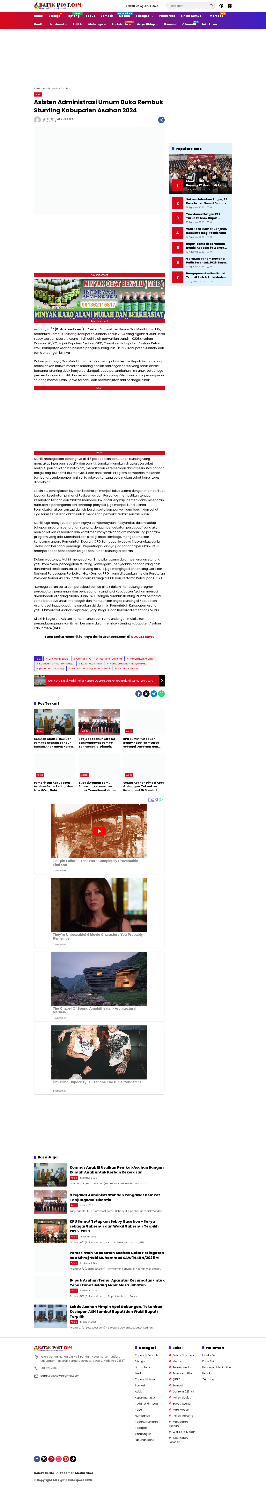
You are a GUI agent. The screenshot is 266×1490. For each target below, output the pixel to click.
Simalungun (143, 1434)
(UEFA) (177, 1379)
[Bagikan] (161, 120)
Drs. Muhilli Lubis (58, 659)
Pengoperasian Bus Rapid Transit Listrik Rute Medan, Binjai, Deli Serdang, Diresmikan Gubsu (206, 275)
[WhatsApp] (161, 693)
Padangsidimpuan (147, 1404)
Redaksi (207, 1373)
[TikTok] (73, 1459)
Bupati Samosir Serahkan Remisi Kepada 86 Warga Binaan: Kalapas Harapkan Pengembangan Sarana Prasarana (206, 246)
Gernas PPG (83, 659)
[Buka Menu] (229, 6)
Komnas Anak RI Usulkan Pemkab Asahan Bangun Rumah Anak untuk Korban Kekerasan (54, 743)
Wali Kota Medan (184, 1432)
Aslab (38, 94)
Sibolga (140, 1361)
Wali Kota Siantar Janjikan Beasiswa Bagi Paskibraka (206, 231)
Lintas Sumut (144, 1367)
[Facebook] (138, 693)
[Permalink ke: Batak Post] (38, 119)
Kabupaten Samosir (178, 1440)
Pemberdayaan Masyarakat (128, 663)
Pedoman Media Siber (217, 1367)
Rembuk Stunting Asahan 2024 (90, 668)
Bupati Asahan (182, 1404)
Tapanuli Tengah (146, 1355)
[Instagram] (58, 1459)
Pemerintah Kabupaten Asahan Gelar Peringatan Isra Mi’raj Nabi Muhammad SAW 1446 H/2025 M (53, 786)
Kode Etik (208, 1361)
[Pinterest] (51, 1459)
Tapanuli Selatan (146, 1422)
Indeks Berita (210, 1355)
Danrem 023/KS (183, 1391)
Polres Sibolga (182, 1398)
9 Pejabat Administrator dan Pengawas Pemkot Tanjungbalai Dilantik (96, 743)
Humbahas (142, 1416)
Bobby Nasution (183, 1355)
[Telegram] (154, 693)
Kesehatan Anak (91, 663)
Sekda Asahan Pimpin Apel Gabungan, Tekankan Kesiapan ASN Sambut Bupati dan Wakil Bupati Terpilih (143, 786)
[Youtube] (66, 1459)
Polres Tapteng (183, 1416)
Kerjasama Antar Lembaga (56, 663)
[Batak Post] (58, 6)
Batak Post (48, 119)
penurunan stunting (51, 668)
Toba (138, 1410)
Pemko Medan (182, 1367)
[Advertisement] (133, 57)
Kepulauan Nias (145, 1398)
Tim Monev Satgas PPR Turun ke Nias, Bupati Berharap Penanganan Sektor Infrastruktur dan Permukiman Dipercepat (205, 216)
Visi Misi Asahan (128, 668)
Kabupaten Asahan (142, 659)
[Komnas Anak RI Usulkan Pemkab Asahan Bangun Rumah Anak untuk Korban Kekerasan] (54, 722)
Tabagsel (141, 1428)
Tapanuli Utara (145, 1379)
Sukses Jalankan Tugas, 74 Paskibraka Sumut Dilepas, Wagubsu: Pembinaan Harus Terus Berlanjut (206, 201)
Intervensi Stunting (110, 659)
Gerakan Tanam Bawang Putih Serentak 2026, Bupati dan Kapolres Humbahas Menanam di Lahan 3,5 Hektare (207, 260)
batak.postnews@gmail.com (60, 1376)
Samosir (140, 1385)
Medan (139, 1373)
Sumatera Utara (184, 1373)
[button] (211, 6)
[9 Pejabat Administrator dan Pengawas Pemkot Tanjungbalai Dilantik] (99, 722)
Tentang (208, 1379)
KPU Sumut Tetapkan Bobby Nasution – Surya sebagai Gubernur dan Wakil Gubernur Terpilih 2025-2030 (141, 743)
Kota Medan (181, 1410)
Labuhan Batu (144, 1440)
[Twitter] (146, 693)
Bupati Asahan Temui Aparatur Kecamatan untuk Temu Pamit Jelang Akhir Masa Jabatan (98, 786)
